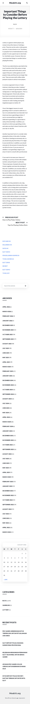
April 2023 (6, 472)
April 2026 (6, 307)
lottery (5, 610)
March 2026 (6, 311)
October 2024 (7, 389)
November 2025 (8, 330)
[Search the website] (27, 3)
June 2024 (5, 408)
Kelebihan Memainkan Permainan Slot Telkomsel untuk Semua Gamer (14, 655)
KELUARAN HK (7, 244)
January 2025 (7, 376)
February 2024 (7, 426)
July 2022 (5, 514)
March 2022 (6, 532)
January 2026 (7, 320)
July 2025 (5, 348)
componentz (21, 698)
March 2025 (6, 366)
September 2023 (8, 449)
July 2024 (5, 403)
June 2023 (5, 463)
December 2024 (7, 380)
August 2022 (6, 509)
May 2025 (5, 357)
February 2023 (7, 481)
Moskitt (11, 28)
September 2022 (8, 504)
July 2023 (5, 458)
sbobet (5, 266)
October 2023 (7, 445)
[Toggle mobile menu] (3, 3)
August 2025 (6, 343)
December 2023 (7, 435)
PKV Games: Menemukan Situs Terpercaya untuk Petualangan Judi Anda (14, 633)
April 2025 (6, 362)
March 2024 (6, 422)
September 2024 (8, 394)
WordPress (8, 698)
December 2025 (7, 325)
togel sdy (6, 273)
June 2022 (5, 518)
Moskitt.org (15, 3)
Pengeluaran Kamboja (10, 255)
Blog (15, 24)
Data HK (5, 248)
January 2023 (7, 486)
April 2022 (6, 527)
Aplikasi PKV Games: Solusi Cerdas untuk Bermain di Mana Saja (14, 666)
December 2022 (7, 491)
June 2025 (5, 353)
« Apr (5, 579)
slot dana (6, 262)
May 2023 (5, 468)
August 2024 (6, 399)
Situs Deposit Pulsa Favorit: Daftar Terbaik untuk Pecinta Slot (13, 678)
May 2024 (5, 412)
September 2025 (8, 339)
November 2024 (8, 385)
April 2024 (6, 417)
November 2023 (8, 440)
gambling (6, 605)
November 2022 (8, 495)
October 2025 (7, 334)
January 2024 (7, 431)
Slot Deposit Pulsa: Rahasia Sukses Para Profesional (12, 644)
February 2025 (7, 371)
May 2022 (5, 523)
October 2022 (7, 500)
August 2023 (6, 454)
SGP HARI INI (6, 241)
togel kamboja (8, 259)
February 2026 (7, 316)
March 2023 (6, 477)
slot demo (6, 252)
